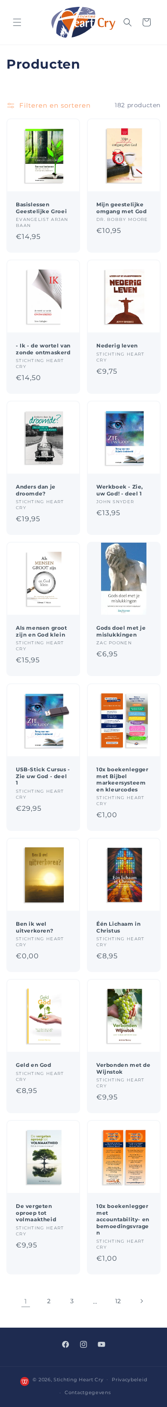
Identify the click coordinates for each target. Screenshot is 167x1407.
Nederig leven (117, 345)
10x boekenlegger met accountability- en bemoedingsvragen (122, 1219)
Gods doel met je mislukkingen (121, 631)
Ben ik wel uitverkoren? (34, 927)
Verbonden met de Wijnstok (123, 1068)
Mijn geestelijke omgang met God (121, 207)
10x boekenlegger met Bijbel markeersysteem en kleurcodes (122, 779)
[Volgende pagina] (141, 1301)
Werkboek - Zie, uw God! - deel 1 (119, 490)
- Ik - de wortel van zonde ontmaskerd (43, 349)
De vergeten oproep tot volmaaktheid (36, 1213)
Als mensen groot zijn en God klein (41, 631)
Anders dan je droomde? (36, 490)
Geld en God (33, 1065)
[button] (17, 22)
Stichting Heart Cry (78, 1379)
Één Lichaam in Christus (118, 927)
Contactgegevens (88, 1392)
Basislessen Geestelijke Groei (41, 207)
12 (118, 1301)
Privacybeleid (129, 1380)
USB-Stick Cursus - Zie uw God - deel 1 (43, 776)
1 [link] (25, 1301)
